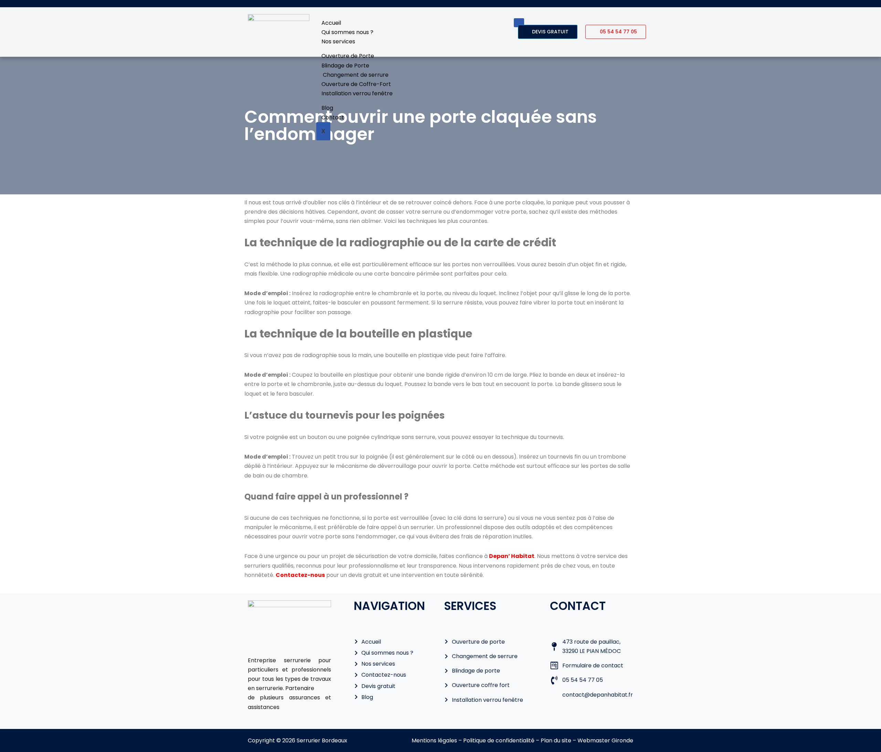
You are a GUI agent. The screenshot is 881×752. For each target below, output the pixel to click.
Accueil (331, 23)
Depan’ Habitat (511, 556)
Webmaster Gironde (605, 740)
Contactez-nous (300, 575)
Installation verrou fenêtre (357, 93)
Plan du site (556, 740)
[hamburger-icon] (519, 22)
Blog (327, 108)
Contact (332, 117)
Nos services (338, 41)
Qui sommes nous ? (347, 32)
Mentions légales (434, 740)
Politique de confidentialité (498, 740)
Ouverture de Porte (347, 56)
